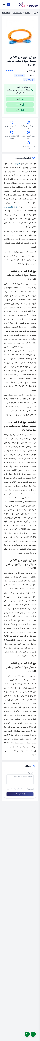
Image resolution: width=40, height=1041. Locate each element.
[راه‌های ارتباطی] (33, 1034)
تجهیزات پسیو (10, 206)
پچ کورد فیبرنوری (29, 80)
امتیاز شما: (30, 789)
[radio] (21, 789)
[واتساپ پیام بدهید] (27, 1034)
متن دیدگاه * (29, 773)
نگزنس (17, 163)
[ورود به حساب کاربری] (8, 4)
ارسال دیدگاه (19, 794)
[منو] (4, 4)
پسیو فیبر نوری (19, 75)
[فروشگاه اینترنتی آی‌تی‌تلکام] (28, 4)
